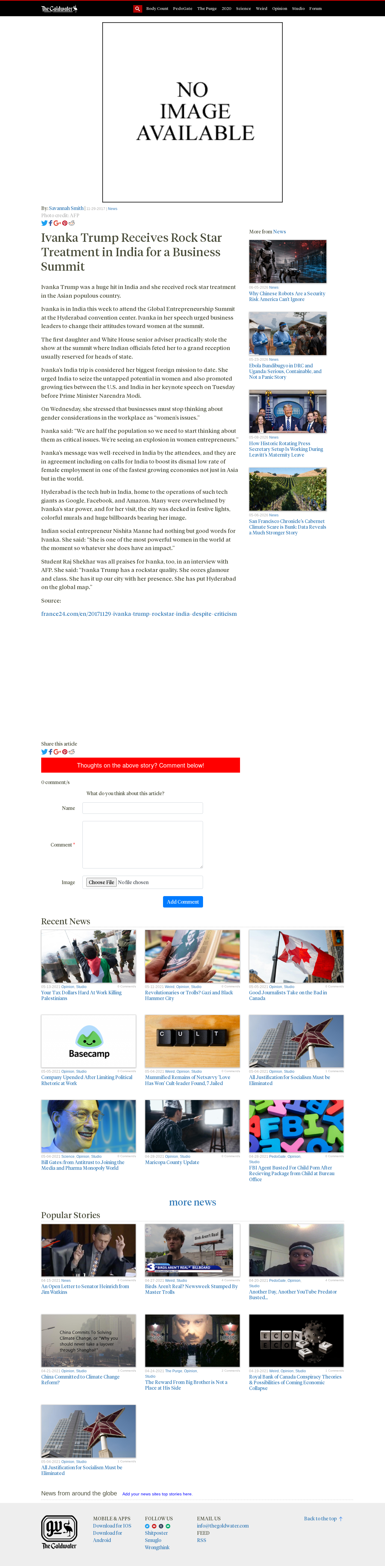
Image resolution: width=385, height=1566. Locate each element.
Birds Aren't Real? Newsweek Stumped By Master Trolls (191, 1289)
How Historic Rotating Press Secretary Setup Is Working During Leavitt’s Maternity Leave (286, 449)
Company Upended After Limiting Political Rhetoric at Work (86, 1080)
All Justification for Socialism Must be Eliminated (289, 1080)
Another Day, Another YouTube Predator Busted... (293, 1294)
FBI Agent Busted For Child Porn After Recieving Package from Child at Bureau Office (291, 1173)
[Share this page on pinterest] (65, 222)
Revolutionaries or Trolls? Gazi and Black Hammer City (189, 995)
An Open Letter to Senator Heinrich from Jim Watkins (85, 1289)
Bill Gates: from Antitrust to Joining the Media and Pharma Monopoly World (83, 1165)
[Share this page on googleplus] (57, 222)
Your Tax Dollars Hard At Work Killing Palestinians (81, 995)
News (112, 209)
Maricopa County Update (172, 1162)
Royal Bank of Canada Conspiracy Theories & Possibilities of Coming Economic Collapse (295, 1382)
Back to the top (321, 1518)
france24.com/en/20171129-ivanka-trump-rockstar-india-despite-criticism (139, 613)
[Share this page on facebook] (50, 222)
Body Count (157, 8)
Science (243, 8)
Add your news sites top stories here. (157, 1494)
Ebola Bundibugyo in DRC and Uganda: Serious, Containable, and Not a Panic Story (285, 371)
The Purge (207, 8)
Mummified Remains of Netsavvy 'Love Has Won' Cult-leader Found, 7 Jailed (187, 1080)
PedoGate (182, 8)
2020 (226, 8)
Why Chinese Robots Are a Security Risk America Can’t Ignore (287, 296)
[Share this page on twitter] (44, 222)
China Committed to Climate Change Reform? (80, 1379)
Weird (261, 8)
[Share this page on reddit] (72, 222)
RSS (201, 1540)
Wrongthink (157, 1547)
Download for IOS (112, 1525)
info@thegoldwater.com (223, 1525)
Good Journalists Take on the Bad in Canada (288, 995)
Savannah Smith (66, 208)
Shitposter (156, 1533)
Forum (316, 8)
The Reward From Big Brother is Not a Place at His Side (186, 1385)
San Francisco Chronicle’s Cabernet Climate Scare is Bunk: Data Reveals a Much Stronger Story (287, 527)
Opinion (279, 8)
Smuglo (153, 1540)
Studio (298, 8)
